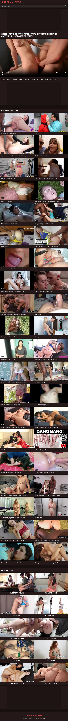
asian (20, 79)
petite (8, 79)
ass (42, 79)
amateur (27, 79)
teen (3, 79)
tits (38, 79)
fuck (55, 79)
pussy (33, 79)
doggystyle (48, 79)
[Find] (66, 6)
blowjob (14, 79)
